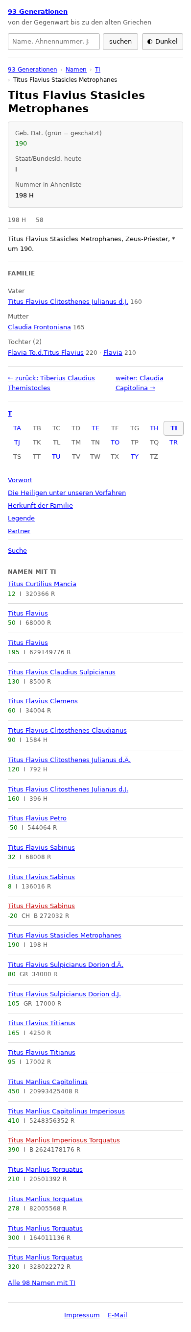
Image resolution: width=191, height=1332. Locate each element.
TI (173, 428)
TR (173, 442)
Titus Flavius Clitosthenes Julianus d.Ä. (69, 760)
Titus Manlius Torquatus (45, 1169)
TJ (17, 442)
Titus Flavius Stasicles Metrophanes (64, 935)
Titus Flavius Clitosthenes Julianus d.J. (68, 789)
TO (115, 442)
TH (154, 428)
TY (135, 456)
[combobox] (54, 41)
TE (95, 428)
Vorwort (20, 480)
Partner (19, 531)
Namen (76, 69)
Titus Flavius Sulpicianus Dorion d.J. (64, 994)
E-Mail (117, 1315)
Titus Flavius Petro (37, 818)
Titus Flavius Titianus (41, 1023)
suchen (120, 41)
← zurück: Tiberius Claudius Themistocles (51, 383)
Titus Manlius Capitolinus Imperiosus (66, 1111)
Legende (21, 518)
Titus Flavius (28, 613)
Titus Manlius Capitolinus (48, 1081)
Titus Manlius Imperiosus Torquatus (64, 1140)
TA (17, 428)
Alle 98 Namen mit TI (41, 1282)
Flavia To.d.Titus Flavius (46, 352)
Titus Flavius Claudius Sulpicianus (62, 672)
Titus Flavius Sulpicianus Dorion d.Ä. (65, 964)
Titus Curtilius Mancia (42, 584)
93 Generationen (38, 11)
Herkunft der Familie (40, 505)
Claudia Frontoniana (39, 327)
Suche (17, 550)
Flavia (112, 352)
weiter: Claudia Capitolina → (140, 383)
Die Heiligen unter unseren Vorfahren (67, 492)
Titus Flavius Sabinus (41, 847)
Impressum (82, 1315)
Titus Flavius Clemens (43, 701)
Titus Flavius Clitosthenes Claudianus (67, 730)
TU (56, 456)
